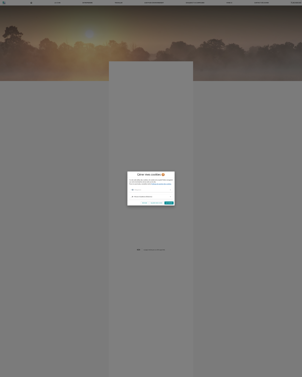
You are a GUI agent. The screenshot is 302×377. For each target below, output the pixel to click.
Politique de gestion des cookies (161, 184)
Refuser (144, 203)
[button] (151, 189)
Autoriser (169, 203)
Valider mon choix (156, 203)
